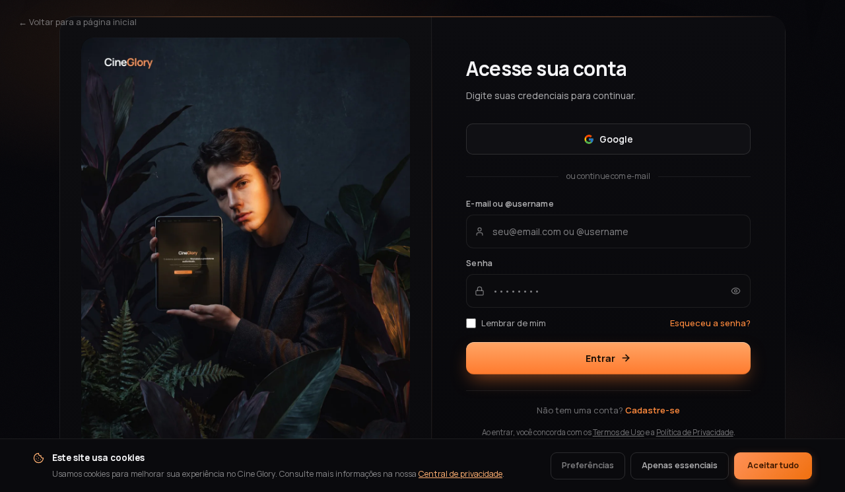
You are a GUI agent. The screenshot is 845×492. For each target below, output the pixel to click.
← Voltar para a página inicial (77, 22)
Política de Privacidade (694, 432)
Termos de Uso (618, 432)
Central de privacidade (460, 473)
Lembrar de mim (513, 323)
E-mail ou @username (509, 203)
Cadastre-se (652, 410)
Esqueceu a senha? (710, 323)
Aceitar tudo (773, 465)
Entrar (600, 358)
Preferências (588, 465)
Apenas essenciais (680, 465)
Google (616, 139)
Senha (479, 263)
